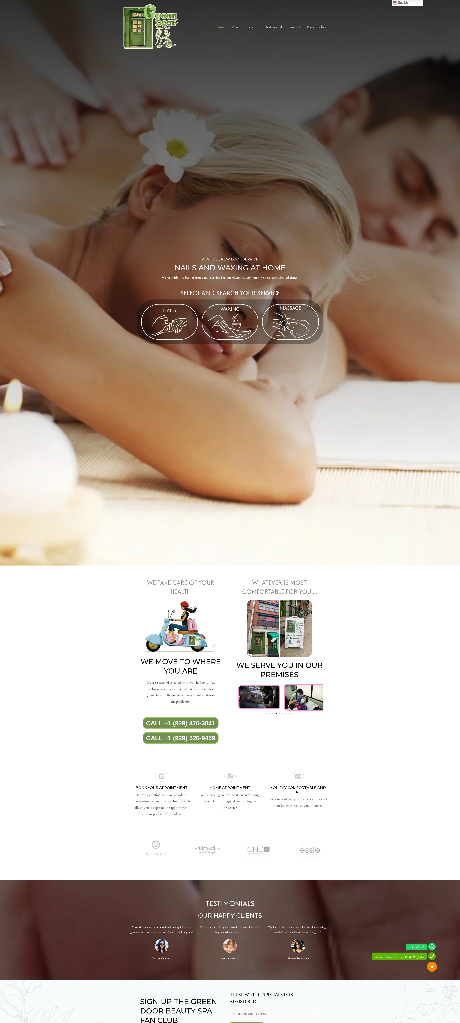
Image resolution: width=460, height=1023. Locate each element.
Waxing (230, 308)
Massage (290, 308)
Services (253, 27)
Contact (294, 27)
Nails (169, 310)
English (402, 2)
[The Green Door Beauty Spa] (151, 26)
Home (221, 27)
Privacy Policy (316, 27)
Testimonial (273, 27)
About (236, 27)
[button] (239, 697)
